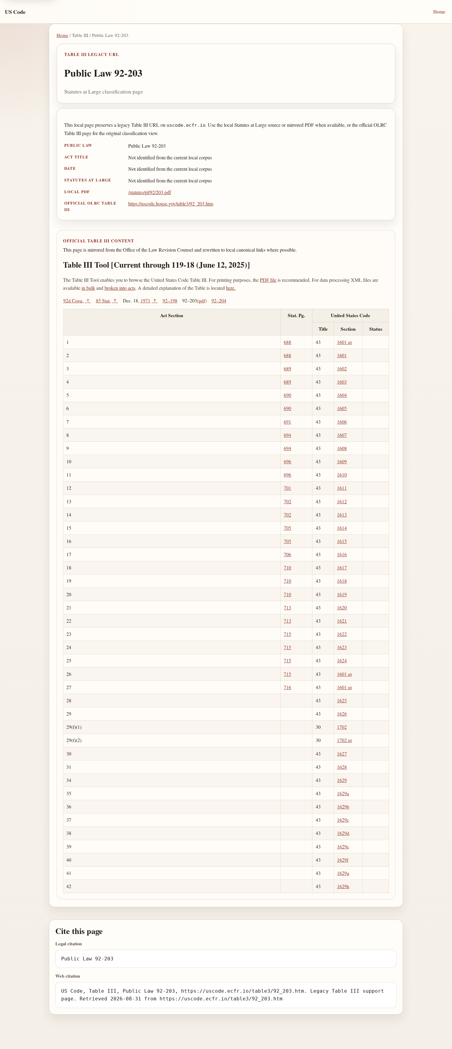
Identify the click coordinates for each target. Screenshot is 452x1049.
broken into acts (120, 288)
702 (287, 501)
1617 (342, 567)
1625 (342, 700)
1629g (343, 873)
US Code (15, 12)
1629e (343, 847)
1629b (343, 807)
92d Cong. (73, 300)
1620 (342, 607)
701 (287, 488)
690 (287, 395)
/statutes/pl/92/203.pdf (149, 192)
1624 (342, 660)
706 (287, 554)
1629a (343, 793)
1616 (342, 554)
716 (287, 687)
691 (287, 422)
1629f (342, 860)
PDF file (268, 280)
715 (287, 634)
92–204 (219, 300)
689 (287, 368)
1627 (342, 754)
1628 (342, 767)
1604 (342, 395)
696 (287, 461)
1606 (342, 422)
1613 (342, 515)
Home (439, 11)
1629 (342, 780)
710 (287, 567)
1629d (343, 833)
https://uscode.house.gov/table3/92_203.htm (170, 203)
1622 (342, 634)
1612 (342, 501)
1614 (342, 528)
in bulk (88, 288)
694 (287, 435)
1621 (342, 621)
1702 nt (344, 740)
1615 (342, 541)
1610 (342, 475)
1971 (145, 300)
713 (287, 607)
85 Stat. (103, 300)
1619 (342, 594)
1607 (342, 435)
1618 (342, 581)
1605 (342, 408)
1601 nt (344, 342)
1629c (343, 820)
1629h (343, 886)
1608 (342, 448)
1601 (342, 355)
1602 (342, 368)
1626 (342, 714)
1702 (342, 727)
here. (231, 288)
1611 (342, 488)
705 (287, 528)
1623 (342, 647)
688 (287, 342)
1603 (342, 382)
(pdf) (202, 300)
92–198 (170, 300)
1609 (342, 461)
